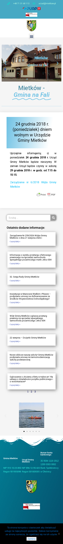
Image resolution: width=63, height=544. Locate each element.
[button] (31, 36)
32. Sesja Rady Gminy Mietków (24, 277)
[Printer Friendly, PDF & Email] (46, 194)
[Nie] (58, 533)
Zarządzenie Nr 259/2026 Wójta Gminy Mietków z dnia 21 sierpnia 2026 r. (28, 236)
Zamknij (31, 538)
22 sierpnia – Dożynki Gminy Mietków (28, 337)
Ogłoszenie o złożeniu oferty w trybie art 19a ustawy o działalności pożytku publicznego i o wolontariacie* (31, 379)
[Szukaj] (53, 218)
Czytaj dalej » (15, 241)
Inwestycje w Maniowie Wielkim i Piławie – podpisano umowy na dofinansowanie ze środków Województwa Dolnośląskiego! (30, 296)
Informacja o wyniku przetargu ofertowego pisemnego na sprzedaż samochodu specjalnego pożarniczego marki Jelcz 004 (30, 257)
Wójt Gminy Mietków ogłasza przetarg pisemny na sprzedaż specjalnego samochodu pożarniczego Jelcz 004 (28, 318)
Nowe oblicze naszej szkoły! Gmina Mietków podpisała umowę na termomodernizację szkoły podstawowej (31, 357)
